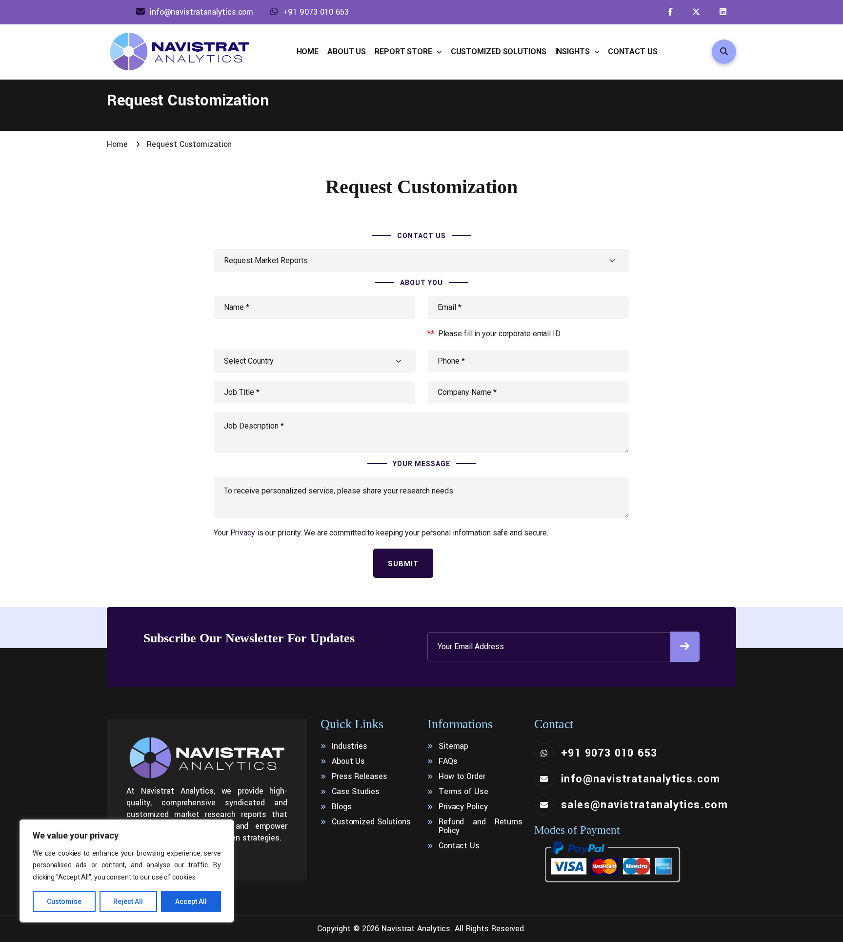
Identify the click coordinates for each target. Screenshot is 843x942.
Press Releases (359, 776)
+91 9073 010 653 (315, 12)
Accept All (191, 901)
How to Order (462, 776)
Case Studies (356, 791)
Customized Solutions (498, 51)
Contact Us (632, 51)
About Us (346, 51)
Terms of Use (463, 791)
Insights (573, 51)
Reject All (128, 901)
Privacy (242, 532)
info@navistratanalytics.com (201, 12)
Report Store (404, 51)
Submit (403, 564)
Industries (349, 746)
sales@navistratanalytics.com (644, 805)
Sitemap (453, 746)
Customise (64, 901)
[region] (127, 871)
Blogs (342, 806)
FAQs (448, 761)
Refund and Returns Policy (480, 826)
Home (308, 51)
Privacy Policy (463, 806)
